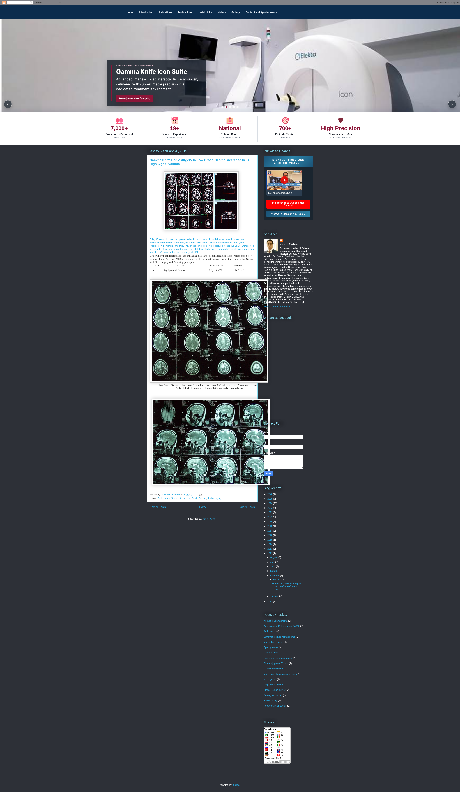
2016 (270, 535)
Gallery (235, 12)
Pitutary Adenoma (273, 695)
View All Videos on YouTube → (288, 214)
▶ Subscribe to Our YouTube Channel (288, 204)
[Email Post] (200, 494)
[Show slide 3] (230, 107)
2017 (270, 530)
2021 (270, 517)
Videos (222, 12)
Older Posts (247, 507)
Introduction (146, 12)
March (273, 571)
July (272, 562)
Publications (185, 12)
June (273, 566)
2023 (270, 508)
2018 (270, 526)
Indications (165, 12)
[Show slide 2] (226, 107)
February (275, 575)
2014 (270, 544)
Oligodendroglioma (273, 684)
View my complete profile (277, 306)
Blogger (236, 785)
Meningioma (270, 679)
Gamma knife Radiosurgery (278, 658)
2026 (270, 494)
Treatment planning (131, 98)
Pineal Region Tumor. (275, 690)
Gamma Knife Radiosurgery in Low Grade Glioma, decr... (286, 586)
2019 (270, 521)
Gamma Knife (178, 498)
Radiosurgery (214, 498)
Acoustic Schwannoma (276, 620)
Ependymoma (271, 647)
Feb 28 (277, 579)
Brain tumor (164, 498)
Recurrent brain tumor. (275, 705)
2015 (270, 539)
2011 (270, 601)
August (274, 557)
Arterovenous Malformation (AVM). (282, 626)
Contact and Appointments (261, 12)
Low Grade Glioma (196, 498)
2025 (270, 498)
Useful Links (205, 12)
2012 (270, 553)
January (274, 596)
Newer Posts (158, 507)
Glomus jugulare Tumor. (276, 663)
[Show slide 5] (237, 107)
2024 (270, 503)
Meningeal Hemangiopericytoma (280, 674)
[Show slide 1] (222, 107)
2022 (270, 512)
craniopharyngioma (273, 642)
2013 (270, 549)
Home (129, 12)
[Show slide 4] (234, 107)
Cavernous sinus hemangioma (279, 636)
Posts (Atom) (209, 518)
